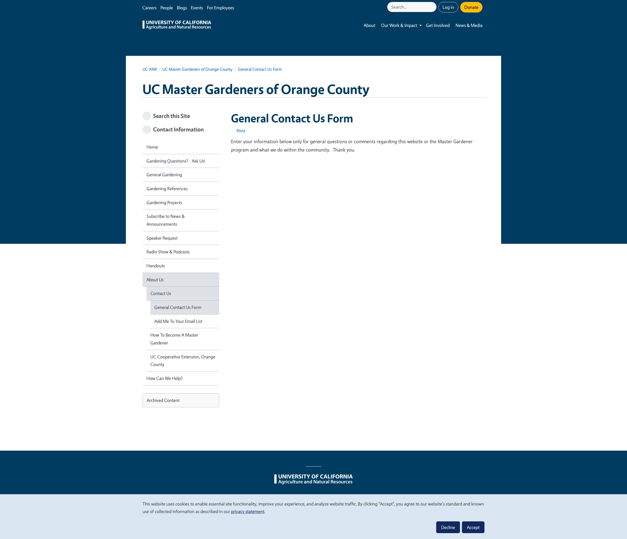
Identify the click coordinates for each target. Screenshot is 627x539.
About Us (155, 279)
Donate (471, 7)
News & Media (469, 25)
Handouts (155, 266)
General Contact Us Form (177, 307)
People (166, 8)
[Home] (177, 25)
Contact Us (160, 293)
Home (152, 147)
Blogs (182, 8)
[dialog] (313, 516)
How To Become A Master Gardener (174, 339)
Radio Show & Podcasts (168, 252)
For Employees (220, 8)
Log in (448, 7)
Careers (149, 8)
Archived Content (163, 400)
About (369, 25)
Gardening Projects (164, 202)
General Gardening (164, 174)
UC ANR (150, 69)
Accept (473, 527)
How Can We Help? (164, 378)
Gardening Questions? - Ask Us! (175, 161)
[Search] (433, 7)
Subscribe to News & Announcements (165, 220)
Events (197, 8)
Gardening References (167, 188)
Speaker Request (162, 238)
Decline (448, 527)
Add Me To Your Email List (178, 321)
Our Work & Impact (399, 25)
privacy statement (247, 511)
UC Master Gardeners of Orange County (197, 69)
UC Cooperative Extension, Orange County (182, 360)
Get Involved (438, 25)
